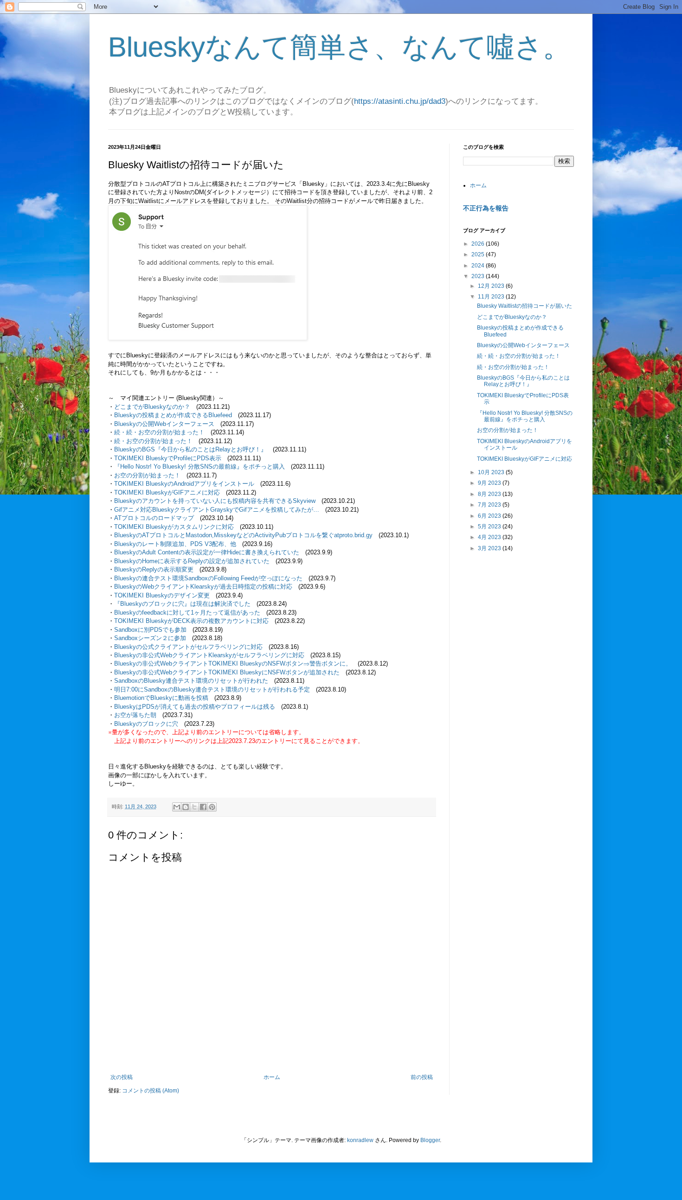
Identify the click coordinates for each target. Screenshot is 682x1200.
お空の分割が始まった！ (147, 475)
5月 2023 (490, 526)
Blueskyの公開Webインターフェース (164, 423)
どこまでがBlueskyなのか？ (152, 406)
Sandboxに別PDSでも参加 (150, 629)
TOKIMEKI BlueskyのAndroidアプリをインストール (184, 483)
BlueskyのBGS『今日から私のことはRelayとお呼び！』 (190, 449)
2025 (478, 254)
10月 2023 (492, 472)
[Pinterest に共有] (212, 807)
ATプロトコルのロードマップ (154, 517)
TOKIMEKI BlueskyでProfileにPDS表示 (167, 458)
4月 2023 (490, 537)
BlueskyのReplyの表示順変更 (153, 569)
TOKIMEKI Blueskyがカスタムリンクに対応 (174, 526)
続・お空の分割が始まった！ (153, 441)
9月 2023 (490, 483)
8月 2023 (490, 494)
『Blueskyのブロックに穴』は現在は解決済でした (182, 603)
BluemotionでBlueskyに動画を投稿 (161, 697)
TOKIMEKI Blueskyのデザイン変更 (162, 595)
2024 (478, 265)
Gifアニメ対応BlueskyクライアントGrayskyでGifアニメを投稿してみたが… (216, 509)
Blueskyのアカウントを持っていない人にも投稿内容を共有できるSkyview (214, 500)
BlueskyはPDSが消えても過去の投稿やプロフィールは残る (194, 706)
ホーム (272, 1077)
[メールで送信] (176, 807)
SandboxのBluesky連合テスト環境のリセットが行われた (191, 680)
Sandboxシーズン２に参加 (150, 638)
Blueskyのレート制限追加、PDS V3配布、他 (175, 543)
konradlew (360, 1140)
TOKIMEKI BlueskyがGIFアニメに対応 (167, 492)
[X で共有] (194, 807)
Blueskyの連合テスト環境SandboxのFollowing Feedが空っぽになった (208, 578)
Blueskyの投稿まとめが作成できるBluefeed (173, 415)
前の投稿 (422, 1077)
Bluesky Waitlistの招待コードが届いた (524, 306)
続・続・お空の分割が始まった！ (159, 432)
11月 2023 (492, 296)
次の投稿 (121, 1077)
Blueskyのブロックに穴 (146, 723)
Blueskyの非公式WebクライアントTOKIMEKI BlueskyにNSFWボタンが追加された (227, 672)
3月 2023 (490, 548)
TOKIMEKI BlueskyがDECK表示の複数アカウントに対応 (191, 620)
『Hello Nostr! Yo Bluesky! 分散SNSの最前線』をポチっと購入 (199, 466)
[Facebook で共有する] (203, 807)
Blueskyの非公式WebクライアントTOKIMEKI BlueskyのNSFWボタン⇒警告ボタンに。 (233, 663)
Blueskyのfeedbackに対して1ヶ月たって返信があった (187, 612)
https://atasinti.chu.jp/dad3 (399, 101)
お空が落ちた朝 (135, 714)
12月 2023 (492, 286)
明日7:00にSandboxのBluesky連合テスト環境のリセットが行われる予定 (212, 689)
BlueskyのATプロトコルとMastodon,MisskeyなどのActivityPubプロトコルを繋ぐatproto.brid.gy (243, 535)
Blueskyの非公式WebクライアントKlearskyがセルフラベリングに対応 (209, 655)
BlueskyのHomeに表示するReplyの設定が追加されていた (192, 561)
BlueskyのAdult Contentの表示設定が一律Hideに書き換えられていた (206, 552)
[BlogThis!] (185, 807)
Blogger (430, 1140)
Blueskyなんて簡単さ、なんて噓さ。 (339, 47)
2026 (478, 244)
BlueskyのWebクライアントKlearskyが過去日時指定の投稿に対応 (203, 586)
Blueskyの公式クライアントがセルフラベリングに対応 (188, 646)
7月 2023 (490, 505)
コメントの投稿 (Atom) (150, 1090)
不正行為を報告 (485, 208)
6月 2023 (490, 516)
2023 (478, 276)
